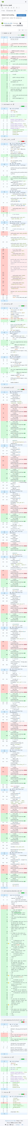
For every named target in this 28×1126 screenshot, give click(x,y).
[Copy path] (11, 33)
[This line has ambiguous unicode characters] (8, 982)
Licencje (18, 1124)
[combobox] (19, 30)
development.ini (8, 104)
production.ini (8, 1057)
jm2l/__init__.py (8, 139)
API (22, 1124)
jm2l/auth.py (7, 304)
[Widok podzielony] (22, 30)
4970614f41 (8, 25)
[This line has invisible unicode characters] (8, 943)
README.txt (6, 33)
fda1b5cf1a (20, 25)
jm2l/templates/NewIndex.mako (12, 891)
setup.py (6, 1092)
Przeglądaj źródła (21, 15)
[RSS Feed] (2, 8)
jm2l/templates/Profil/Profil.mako (13, 1020)
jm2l (10, 5)
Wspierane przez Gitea (10, 1120)
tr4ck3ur (5, 5)
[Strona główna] (3, 2)
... (2, 19)
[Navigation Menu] (25, 2)
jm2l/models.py (8, 387)
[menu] (25, 30)
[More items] (26, 10)
